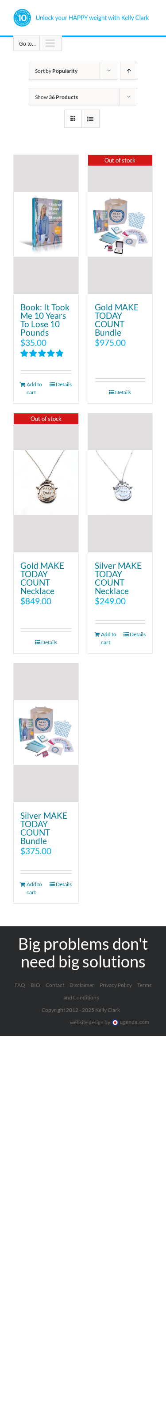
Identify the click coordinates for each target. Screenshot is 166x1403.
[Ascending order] (128, 71)
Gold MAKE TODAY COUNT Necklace (42, 578)
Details (64, 384)
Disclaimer (81, 985)
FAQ (20, 985)
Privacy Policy (116, 985)
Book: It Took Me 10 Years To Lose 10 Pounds (44, 319)
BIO (35, 985)
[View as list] (90, 118)
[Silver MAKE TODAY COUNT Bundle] (46, 732)
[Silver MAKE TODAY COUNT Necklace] (120, 482)
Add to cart (34, 388)
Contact (55, 985)
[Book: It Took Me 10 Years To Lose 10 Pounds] (46, 224)
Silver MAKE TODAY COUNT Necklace (118, 578)
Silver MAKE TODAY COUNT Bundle (43, 828)
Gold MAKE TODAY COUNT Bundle (117, 319)
